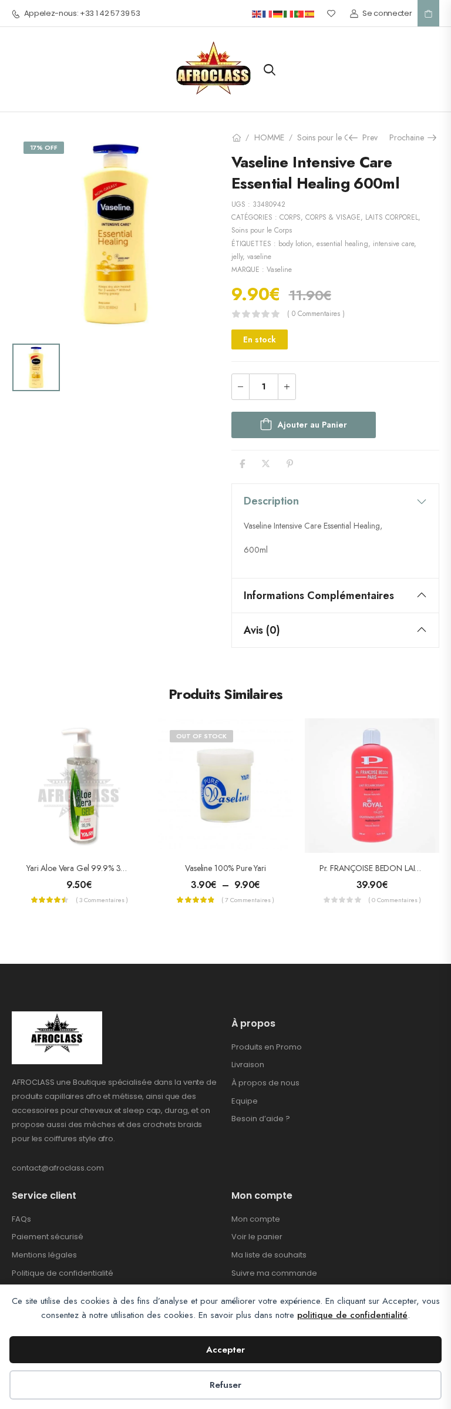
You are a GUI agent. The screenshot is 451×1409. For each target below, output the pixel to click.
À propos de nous (265, 1082)
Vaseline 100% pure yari (225, 868)
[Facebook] (242, 463)
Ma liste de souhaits (269, 1254)
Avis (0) (262, 630)
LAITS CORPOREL (391, 217)
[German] (278, 13)
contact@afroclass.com (58, 1167)
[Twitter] (265, 463)
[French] (267, 13)
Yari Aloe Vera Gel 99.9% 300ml (82, 868)
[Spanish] (310, 13)
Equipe (244, 1101)
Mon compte (255, 1219)
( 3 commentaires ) (102, 899)
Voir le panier (256, 1236)
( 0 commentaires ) (316, 314)
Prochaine (409, 137)
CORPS (290, 217)
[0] (428, 13)
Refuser (225, 1384)
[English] (257, 13)
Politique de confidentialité (62, 1273)
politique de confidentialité (352, 1315)
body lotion (295, 243)
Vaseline (279, 269)
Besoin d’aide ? (260, 1118)
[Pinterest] (290, 463)
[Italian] (289, 13)
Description (271, 501)
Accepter (225, 1349)
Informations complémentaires (319, 595)
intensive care (393, 243)
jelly (237, 256)
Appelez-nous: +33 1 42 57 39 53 (82, 13)
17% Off (44, 147)
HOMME (269, 137)
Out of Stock (201, 736)
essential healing (342, 243)
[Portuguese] (299, 13)
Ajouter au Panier (312, 425)
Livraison (247, 1064)
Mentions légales (44, 1254)
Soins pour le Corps (331, 137)
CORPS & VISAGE (333, 217)
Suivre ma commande (274, 1273)
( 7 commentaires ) (247, 899)
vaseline (259, 256)
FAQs (21, 1219)
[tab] (335, 501)
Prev (367, 137)
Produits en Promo (266, 1046)
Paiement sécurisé (47, 1236)
